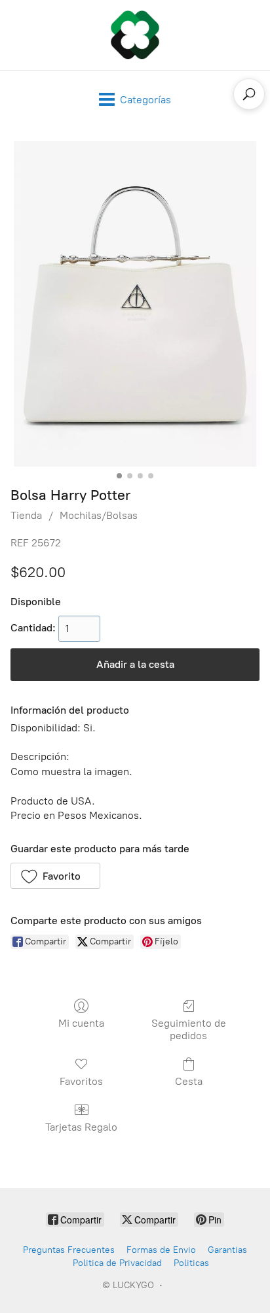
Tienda (26, 515)
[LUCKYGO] (135, 35)
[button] (55, 876)
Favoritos (81, 1081)
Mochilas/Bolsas (99, 515)
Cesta (188, 1081)
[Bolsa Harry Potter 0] (135, 304)
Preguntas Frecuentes (69, 1249)
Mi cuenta (81, 1023)
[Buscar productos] (249, 94)
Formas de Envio (161, 1249)
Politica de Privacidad (117, 1263)
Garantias (227, 1249)
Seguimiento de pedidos (188, 1029)
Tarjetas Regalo (81, 1127)
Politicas (191, 1263)
